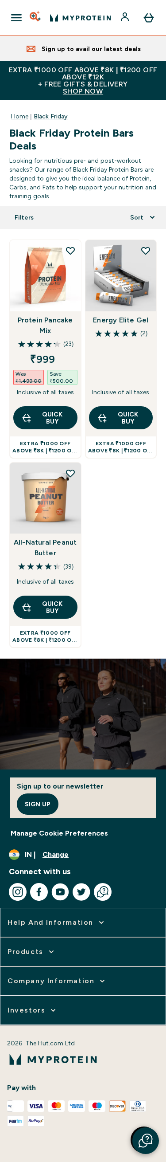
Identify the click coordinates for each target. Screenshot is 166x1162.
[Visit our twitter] (81, 892)
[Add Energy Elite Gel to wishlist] (145, 250)
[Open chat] (103, 892)
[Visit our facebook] (39, 892)
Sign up (37, 804)
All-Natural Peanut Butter (45, 547)
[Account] (126, 18)
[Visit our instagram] (18, 892)
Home (19, 116)
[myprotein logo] (80, 17)
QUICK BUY (52, 418)
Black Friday (51, 116)
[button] (145, 1140)
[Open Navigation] (16, 17)
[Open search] (36, 17)
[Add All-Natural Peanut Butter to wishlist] (70, 473)
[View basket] (149, 17)
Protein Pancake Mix (45, 325)
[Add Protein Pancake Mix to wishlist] (70, 250)
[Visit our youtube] (60, 892)
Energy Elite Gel (120, 320)
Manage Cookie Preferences (59, 833)
